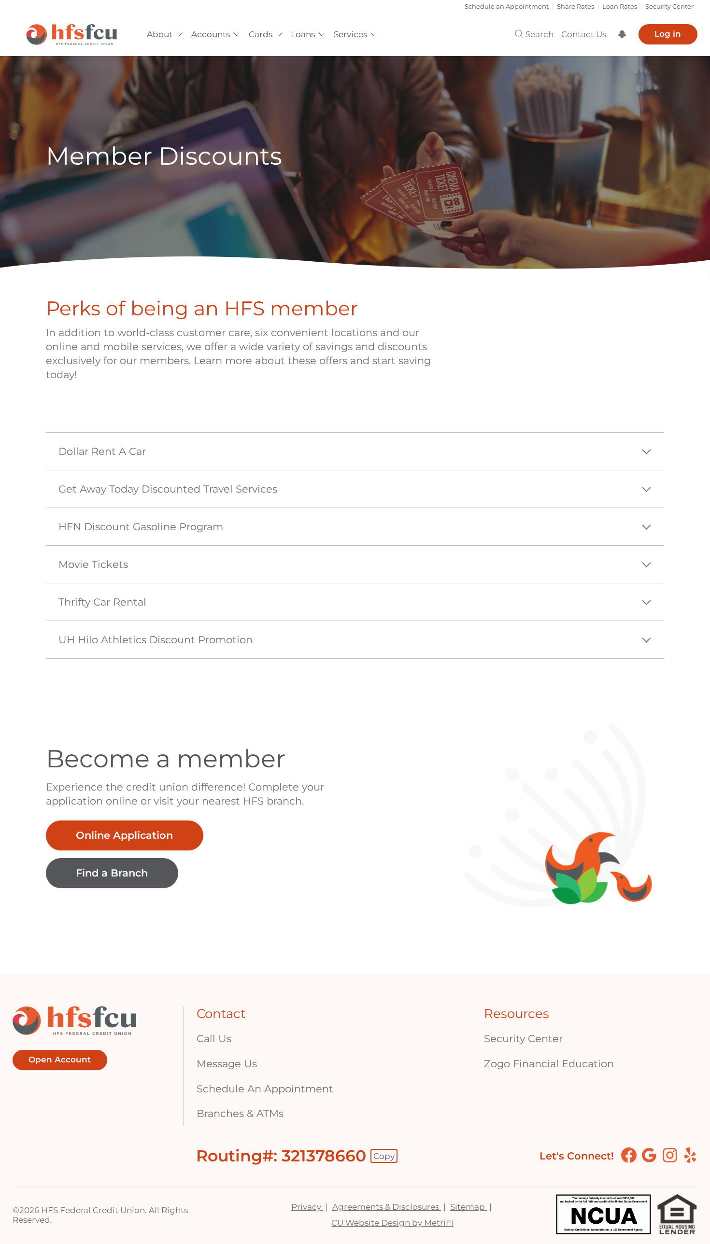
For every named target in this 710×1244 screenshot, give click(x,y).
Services (350, 34)
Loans (303, 34)
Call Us (214, 1038)
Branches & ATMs (240, 1113)
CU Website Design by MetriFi (392, 1223)
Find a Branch (112, 873)
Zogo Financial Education (549, 1064)
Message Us (227, 1064)
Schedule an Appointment (507, 6)
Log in (668, 34)
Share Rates (575, 6)
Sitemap (468, 1207)
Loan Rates (619, 6)
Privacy (307, 1207)
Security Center (669, 6)
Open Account (59, 1059)
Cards (260, 34)
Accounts (210, 34)
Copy (384, 1156)
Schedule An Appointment (265, 1089)
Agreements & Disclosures (386, 1207)
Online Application (124, 835)
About (159, 34)
